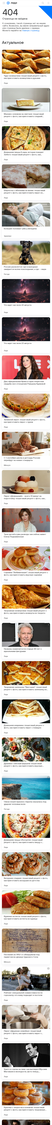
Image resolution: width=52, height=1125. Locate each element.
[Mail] (8, 3)
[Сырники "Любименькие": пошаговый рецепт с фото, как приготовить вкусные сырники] (26, 564)
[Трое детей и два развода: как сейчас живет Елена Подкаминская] (26, 526)
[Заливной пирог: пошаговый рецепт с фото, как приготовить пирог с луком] (26, 411)
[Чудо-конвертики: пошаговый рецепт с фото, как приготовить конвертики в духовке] (26, 68)
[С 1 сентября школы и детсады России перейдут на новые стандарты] (26, 450)
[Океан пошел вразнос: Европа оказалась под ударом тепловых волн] (26, 794)
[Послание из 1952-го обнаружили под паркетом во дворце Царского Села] (26, 946)
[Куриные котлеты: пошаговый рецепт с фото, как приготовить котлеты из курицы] (26, 908)
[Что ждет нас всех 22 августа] (26, 297)
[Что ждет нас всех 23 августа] (26, 335)
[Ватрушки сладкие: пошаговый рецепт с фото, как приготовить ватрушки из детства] (26, 870)
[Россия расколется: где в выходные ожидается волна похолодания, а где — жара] (26, 259)
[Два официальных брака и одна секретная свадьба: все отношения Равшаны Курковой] (26, 373)
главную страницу (30, 30)
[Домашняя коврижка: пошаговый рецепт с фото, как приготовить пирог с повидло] (26, 717)
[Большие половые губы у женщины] (26, 220)
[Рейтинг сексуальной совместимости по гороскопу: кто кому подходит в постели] (26, 985)
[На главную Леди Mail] (13, 3)
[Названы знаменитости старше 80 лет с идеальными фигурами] (26, 641)
